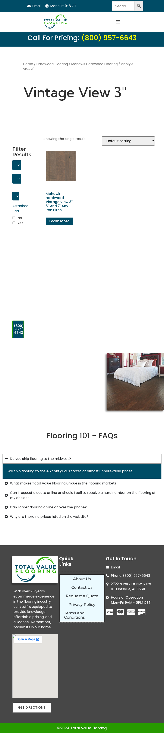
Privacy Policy (82, 604)
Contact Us (81, 587)
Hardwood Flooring (52, 64)
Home (28, 64)
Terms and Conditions (74, 615)
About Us (82, 579)
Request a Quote (82, 596)
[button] (118, 21)
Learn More (59, 221)
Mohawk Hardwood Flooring (94, 64)
